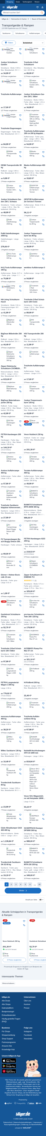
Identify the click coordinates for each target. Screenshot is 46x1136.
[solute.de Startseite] (23, 1128)
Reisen (37, 2)
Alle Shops (6, 1004)
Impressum (37, 1122)
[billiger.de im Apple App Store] (23, 1060)
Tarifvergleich (27, 2)
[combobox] (23, 12)
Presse (26, 1008)
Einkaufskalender (9, 1015)
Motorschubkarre (8, 983)
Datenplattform (7, 1008)
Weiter (21, 891)
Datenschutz (7, 1122)
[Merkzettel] (37, 7)
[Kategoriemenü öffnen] (3, 7)
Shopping (9, 2)
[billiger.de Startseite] (12, 7)
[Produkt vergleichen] (20, 53)
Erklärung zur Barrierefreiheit (31, 1124)
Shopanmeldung (8, 1035)
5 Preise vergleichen (14, 960)
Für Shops (6, 1031)
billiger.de (5, 19)
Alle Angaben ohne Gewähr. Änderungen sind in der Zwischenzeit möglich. (23, 1084)
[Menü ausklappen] (28, 19)
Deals (18, 2)
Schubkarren (19, 33)
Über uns (27, 1001)
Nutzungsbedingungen (12, 1124)
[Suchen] (42, 12)
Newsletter (28, 1039)
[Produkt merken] (20, 49)
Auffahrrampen (34, 33)
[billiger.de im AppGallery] (23, 1071)
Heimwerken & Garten (19, 19)
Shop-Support (7, 1039)
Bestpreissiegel (8, 1012)
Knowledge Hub (8, 1049)
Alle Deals (6, 1001)
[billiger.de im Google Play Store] (23, 1066)
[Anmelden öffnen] (42, 7)
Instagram (28, 1031)
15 (39, 884)
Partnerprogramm (9, 1042)
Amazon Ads (7, 1046)
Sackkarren (6, 33)
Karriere (27, 1004)
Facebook (28, 1035)
